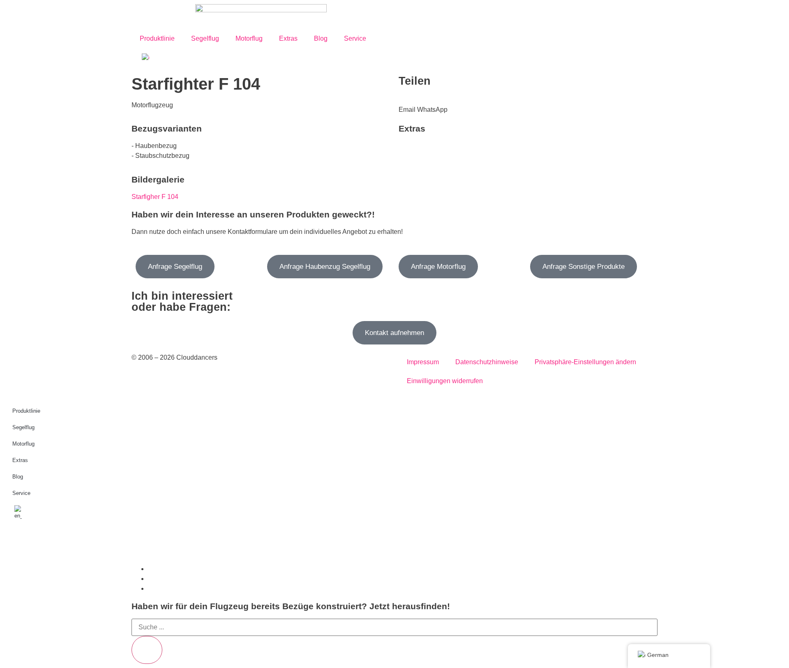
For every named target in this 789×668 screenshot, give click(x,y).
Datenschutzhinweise (486, 361)
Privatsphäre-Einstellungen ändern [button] (585, 361)
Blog (321, 38)
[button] (407, 105)
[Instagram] (14, 542)
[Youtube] (58, 542)
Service (355, 38)
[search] (147, 650)
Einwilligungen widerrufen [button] (445, 380)
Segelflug (205, 38)
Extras (288, 38)
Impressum (423, 361)
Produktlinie (157, 38)
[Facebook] (36, 542)
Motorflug (249, 38)
